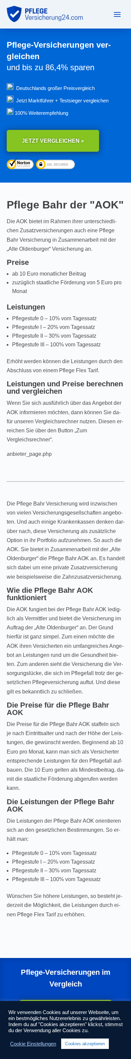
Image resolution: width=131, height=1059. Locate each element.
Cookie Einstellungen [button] (33, 1044)
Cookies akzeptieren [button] (85, 1043)
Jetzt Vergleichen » (53, 141)
